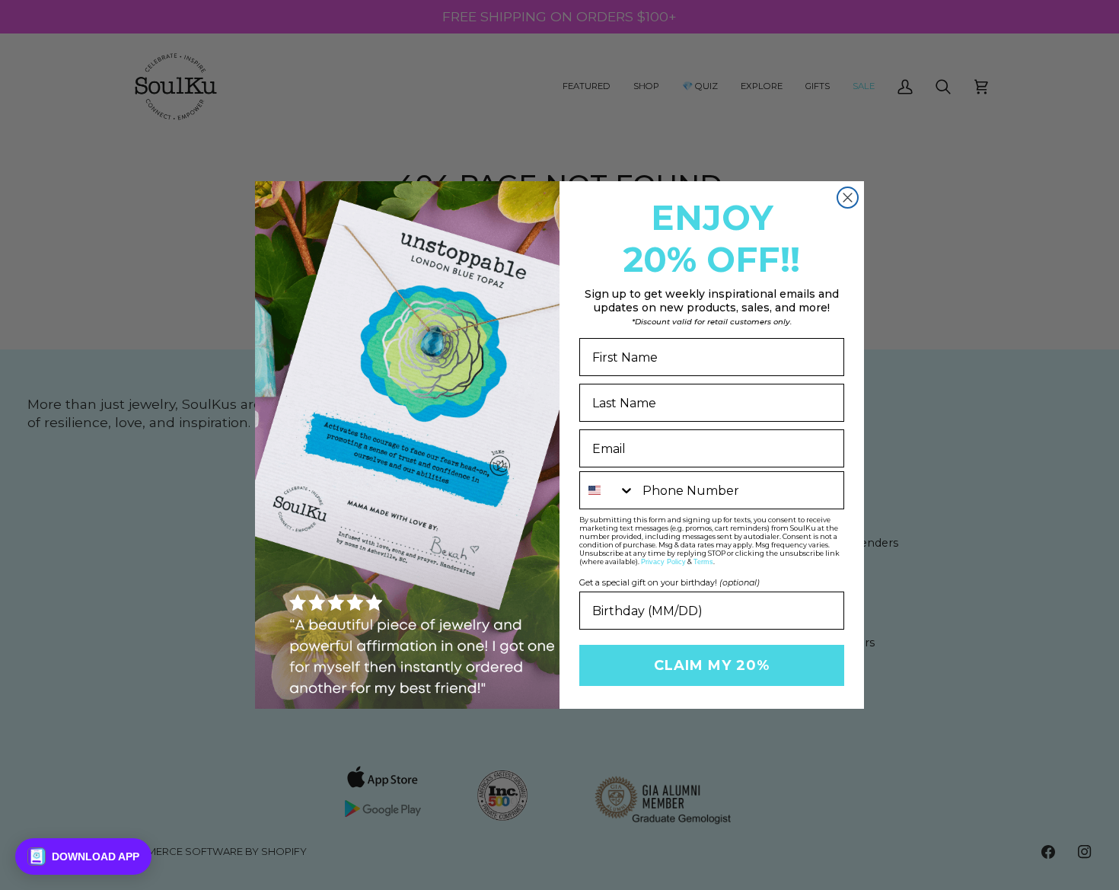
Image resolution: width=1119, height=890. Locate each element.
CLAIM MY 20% (712, 665)
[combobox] (607, 490)
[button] (83, 856)
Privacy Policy (663, 562)
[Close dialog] (847, 197)
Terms (703, 562)
